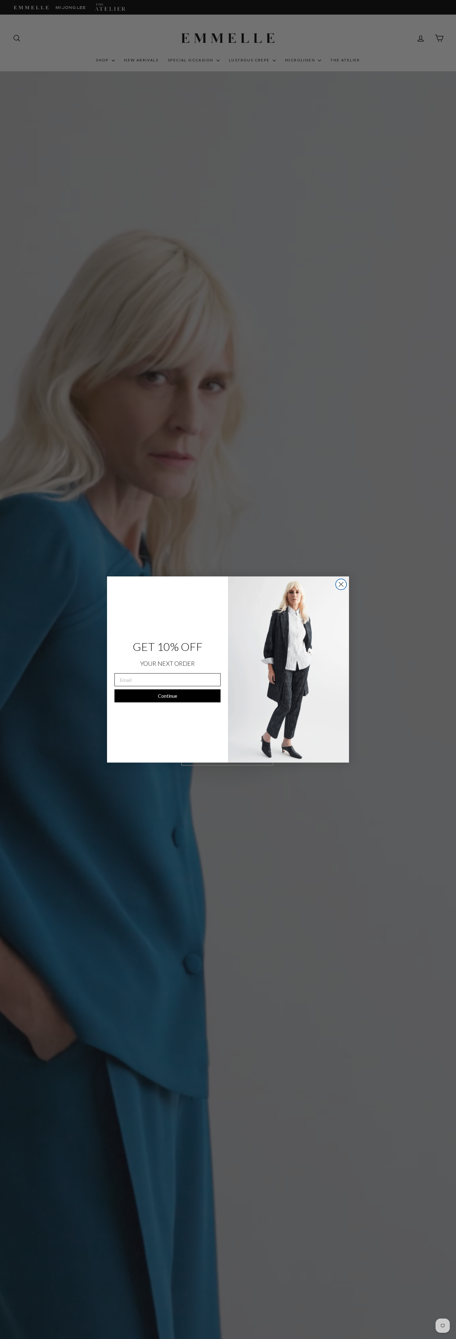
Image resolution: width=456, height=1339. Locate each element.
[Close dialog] (341, 584)
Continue (167, 696)
